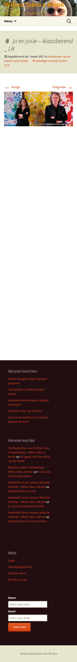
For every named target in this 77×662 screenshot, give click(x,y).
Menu (8, 21)
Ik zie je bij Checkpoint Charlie (26, 506)
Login (11, 560)
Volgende (63, 87)
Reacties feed (17, 573)
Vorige (12, 87)
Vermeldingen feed (20, 567)
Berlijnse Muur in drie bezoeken (27, 521)
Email (11, 611)
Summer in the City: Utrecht (25, 411)
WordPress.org (17, 579)
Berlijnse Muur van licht (22, 491)
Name (12, 598)
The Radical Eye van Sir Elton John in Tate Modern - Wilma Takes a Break (28, 452)
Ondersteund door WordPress (38, 653)
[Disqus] (38, 190)
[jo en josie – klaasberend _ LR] (38, 108)
